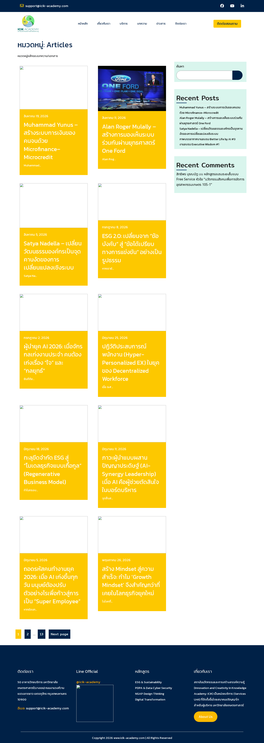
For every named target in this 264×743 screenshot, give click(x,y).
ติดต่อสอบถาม (227, 23)
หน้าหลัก (83, 23)
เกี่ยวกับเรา (103, 23)
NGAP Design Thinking (149, 694)
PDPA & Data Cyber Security (153, 688)
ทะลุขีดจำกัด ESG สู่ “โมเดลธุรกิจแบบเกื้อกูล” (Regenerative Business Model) (52, 469)
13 (40, 633)
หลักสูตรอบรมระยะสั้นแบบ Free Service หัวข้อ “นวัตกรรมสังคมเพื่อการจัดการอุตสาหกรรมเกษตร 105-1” (210, 179)
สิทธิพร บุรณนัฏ (187, 174)
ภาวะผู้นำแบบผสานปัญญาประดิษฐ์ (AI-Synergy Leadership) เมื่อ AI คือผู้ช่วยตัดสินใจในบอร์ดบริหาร (130, 473)
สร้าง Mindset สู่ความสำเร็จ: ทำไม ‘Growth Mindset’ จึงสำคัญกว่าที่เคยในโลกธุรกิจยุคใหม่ (131, 580)
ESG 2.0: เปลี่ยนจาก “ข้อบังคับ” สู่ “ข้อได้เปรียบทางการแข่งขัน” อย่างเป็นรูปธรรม (132, 248)
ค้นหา (180, 66)
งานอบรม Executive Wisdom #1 (199, 144)
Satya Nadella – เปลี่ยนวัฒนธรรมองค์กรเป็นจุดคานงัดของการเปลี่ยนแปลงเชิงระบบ (53, 255)
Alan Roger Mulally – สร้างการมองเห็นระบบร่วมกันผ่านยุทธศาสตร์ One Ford (129, 138)
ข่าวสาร (161, 23)
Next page (59, 634)
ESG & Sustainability (148, 682)
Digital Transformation (150, 699)
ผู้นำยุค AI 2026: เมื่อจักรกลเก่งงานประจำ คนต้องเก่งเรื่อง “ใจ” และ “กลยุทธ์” (53, 358)
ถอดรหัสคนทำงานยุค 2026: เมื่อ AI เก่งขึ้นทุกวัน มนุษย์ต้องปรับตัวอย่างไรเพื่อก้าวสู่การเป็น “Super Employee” (52, 585)
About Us (205, 716)
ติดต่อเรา (180, 23)
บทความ (142, 23)
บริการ (124, 23)
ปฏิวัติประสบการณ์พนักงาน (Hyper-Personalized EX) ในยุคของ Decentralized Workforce (130, 362)
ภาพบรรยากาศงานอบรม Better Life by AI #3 (207, 139)
